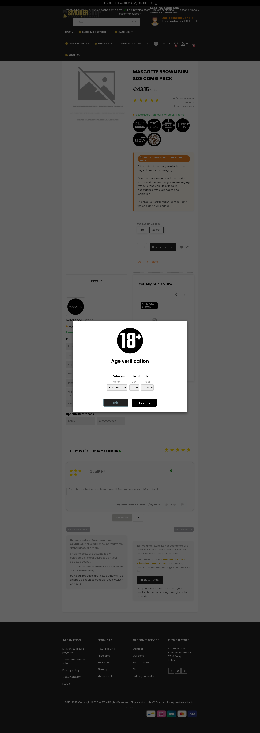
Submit (144, 402)
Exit (115, 402)
